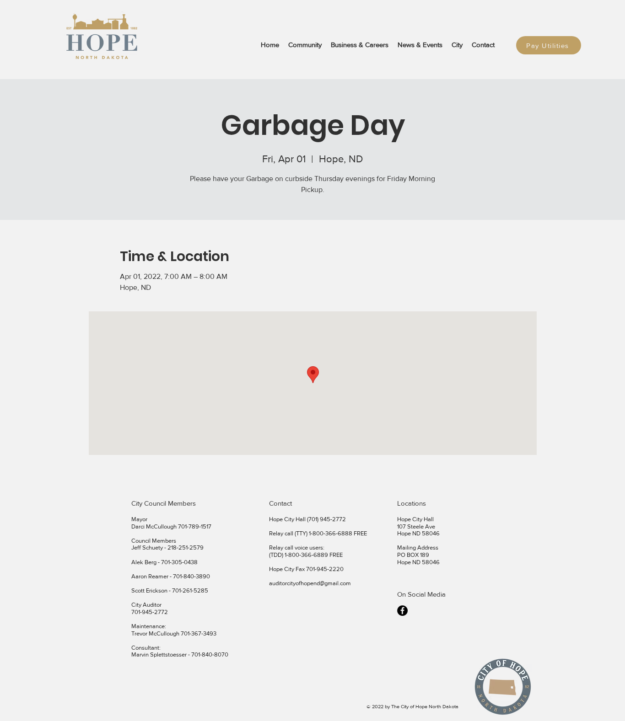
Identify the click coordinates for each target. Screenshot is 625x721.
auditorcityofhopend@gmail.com (310, 583)
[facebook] (402, 610)
